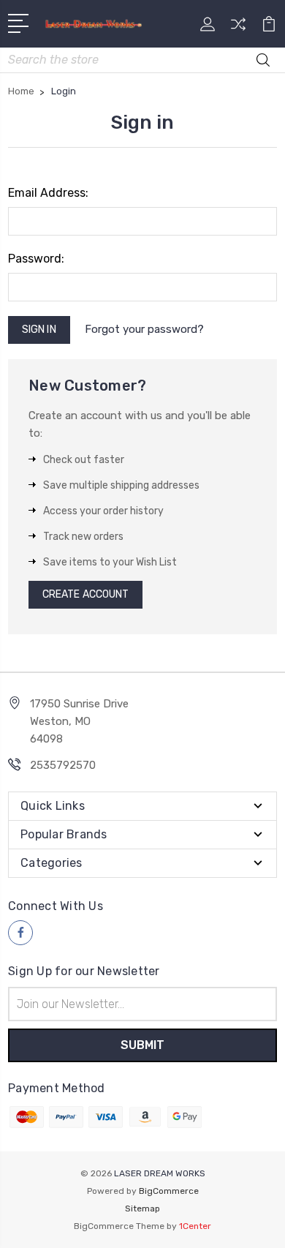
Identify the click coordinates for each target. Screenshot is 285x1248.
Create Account (85, 594)
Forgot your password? (144, 329)
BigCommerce (169, 1191)
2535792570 (63, 765)
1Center (195, 1226)
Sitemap (142, 1208)
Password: (36, 259)
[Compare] (238, 29)
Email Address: (48, 193)
